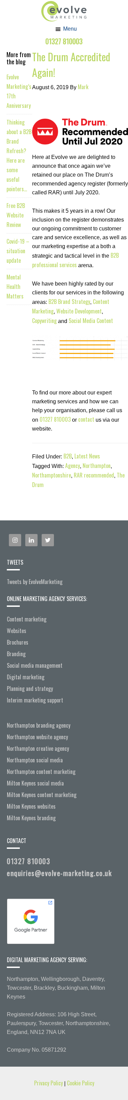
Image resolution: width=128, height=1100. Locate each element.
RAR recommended (94, 475)
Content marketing (26, 619)
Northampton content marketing (41, 771)
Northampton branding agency (38, 725)
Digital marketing (25, 677)
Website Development (79, 311)
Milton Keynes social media (35, 783)
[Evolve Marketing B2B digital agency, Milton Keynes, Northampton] (64, 4)
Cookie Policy (80, 1083)
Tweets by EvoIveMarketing (34, 582)
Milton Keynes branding (31, 818)
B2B (67, 456)
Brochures (17, 642)
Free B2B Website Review (15, 215)
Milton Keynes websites (31, 806)
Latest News (87, 456)
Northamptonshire (51, 475)
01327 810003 (64, 41)
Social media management (34, 665)
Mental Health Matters (15, 286)
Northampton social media (35, 760)
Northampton (97, 466)
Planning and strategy (30, 688)
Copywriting (44, 321)
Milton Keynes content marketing (41, 795)
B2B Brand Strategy (69, 301)
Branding (16, 654)
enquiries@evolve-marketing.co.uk (59, 873)
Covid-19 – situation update (17, 250)
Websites (16, 631)
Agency (72, 466)
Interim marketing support (35, 700)
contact (86, 419)
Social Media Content (91, 321)
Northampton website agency (37, 737)
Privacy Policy (49, 1083)
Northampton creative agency (38, 748)
